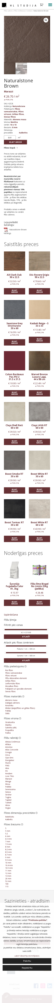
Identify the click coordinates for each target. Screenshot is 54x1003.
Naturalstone (18, 106)
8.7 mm (8, 854)
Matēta (14, 122)
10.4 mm (9, 865)
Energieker (9, 760)
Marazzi (8, 91)
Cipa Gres (9, 757)
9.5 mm (8, 860)
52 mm (8, 881)
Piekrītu (27, 960)
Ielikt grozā (15, 142)
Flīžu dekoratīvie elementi (16, 678)
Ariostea (8, 747)
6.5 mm (8, 839)
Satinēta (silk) (11, 727)
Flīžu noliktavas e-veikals (23, 11)
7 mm (7, 841)
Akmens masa (19, 119)
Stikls (7, 713)
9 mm (7, 857)
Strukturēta (10, 722)
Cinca (7, 755)
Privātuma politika (37, 920)
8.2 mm (8, 849)
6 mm (7, 836)
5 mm (7, 831)
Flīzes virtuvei (11, 675)
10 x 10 (13, 124)
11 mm (8, 870)
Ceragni (8, 752)
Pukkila (8, 786)
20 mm (8, 878)
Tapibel (8, 800)
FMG (7, 765)
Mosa (7, 784)
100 (6, 884)
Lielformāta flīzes (12, 683)
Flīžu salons (8, 11)
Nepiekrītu (27, 967)
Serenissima (10, 789)
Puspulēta (9, 730)
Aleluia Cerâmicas (12, 741)
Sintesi (8, 792)
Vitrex (7, 805)
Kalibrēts (23, 132)
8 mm (14, 127)
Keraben (8, 773)
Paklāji (8, 710)
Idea (7, 768)
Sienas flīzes (10, 117)
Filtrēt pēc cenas (13, 625)
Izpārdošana (11, 614)
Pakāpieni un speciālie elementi (18, 689)
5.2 (6, 833)
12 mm (8, 873)
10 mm (8, 862)
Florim (8, 763)
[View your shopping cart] (43, 5)
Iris (6, 771)
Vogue (8, 808)
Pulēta (8, 733)
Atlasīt (26, 636)
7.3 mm (8, 844)
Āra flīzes (9, 670)
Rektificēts (9, 816)
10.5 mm (9, 868)
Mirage (8, 781)
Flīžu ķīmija (10, 619)
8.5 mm (8, 852)
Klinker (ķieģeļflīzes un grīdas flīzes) (20, 708)
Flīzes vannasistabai (12, 110)
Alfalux (8, 744)
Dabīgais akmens (12, 703)
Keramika (9, 705)
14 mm (8, 876)
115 (6, 886)
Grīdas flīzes (18, 114)
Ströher (8, 794)
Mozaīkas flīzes (11, 686)
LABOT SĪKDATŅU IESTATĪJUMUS (27, 956)
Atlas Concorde (11, 749)
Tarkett (8, 802)
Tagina (8, 797)
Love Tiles (9, 776)
